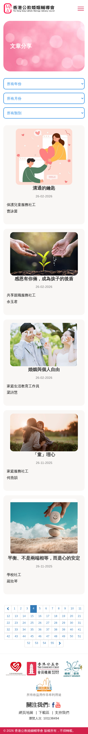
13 (16, 616)
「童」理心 (44, 454)
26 (40, 622)
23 (16, 622)
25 (32, 622)
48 (55, 636)
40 (71, 629)
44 (24, 636)
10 (72, 608)
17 (47, 616)
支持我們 (62, 712)
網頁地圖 (26, 712)
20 (71, 616)
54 (44, 643)
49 (63, 636)
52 (28, 643)
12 (8, 616)
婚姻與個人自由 (44, 369)
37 (47, 629)
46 (40, 636)
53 (36, 643)
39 (63, 629)
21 (79, 616)
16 (40, 616)
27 (47, 622)
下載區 (44, 712)
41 (79, 629)
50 (71, 636)
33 (16, 629)
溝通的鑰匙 (44, 187)
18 (55, 616)
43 (16, 636)
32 (8, 629)
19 (63, 616)
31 (79, 622)
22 (8, 622)
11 (80, 608)
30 (71, 622)
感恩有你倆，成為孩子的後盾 (44, 278)
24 (24, 622)
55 (52, 643)
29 (63, 622)
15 (32, 616)
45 (32, 636)
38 (55, 629)
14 (24, 616)
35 (32, 629)
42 (8, 636)
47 (47, 636)
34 (24, 629)
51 (79, 636)
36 (40, 629)
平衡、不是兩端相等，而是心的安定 (44, 557)
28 (55, 622)
